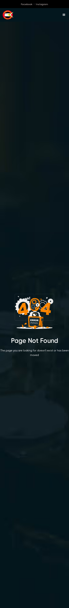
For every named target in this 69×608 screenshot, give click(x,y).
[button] (64, 15)
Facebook (26, 4)
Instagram (42, 4)
